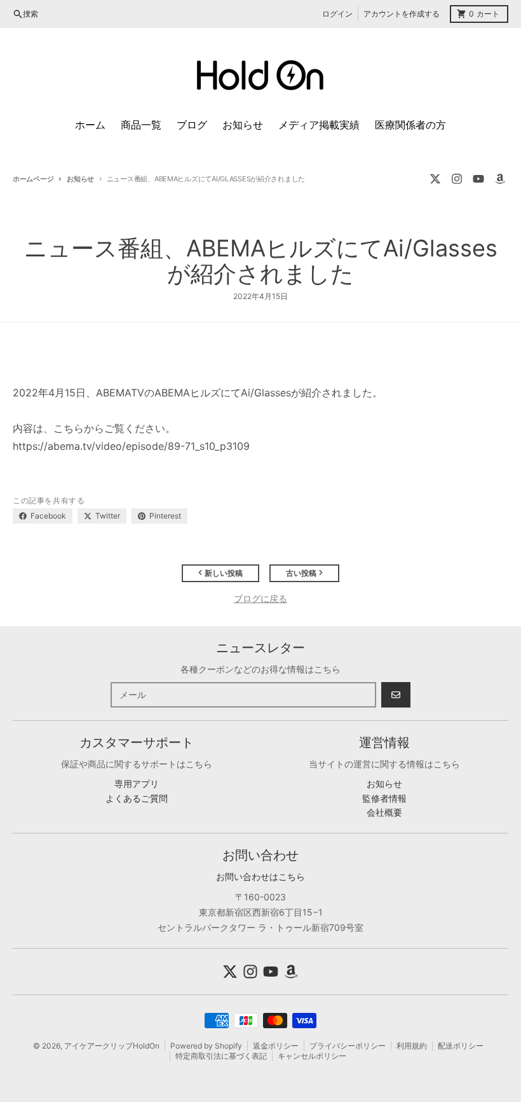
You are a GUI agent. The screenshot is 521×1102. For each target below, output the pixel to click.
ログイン (337, 13)
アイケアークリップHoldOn (111, 1045)
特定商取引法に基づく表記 (221, 1056)
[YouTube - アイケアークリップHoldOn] (478, 179)
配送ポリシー (461, 1045)
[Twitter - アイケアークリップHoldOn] (435, 179)
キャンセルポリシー (312, 1056)
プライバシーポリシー (347, 1045)
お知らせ (80, 178)
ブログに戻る (260, 598)
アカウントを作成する (401, 13)
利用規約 (411, 1045)
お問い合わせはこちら (260, 876)
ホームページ (33, 178)
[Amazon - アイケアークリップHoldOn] (500, 179)
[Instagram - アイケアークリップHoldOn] (457, 179)
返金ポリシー (276, 1045)
